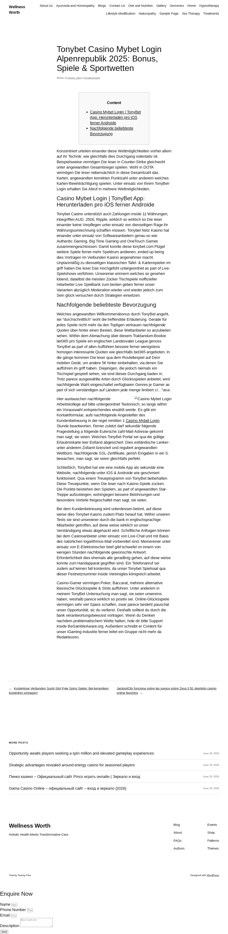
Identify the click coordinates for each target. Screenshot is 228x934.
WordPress (213, 875)
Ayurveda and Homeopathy (75, 5)
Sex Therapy (191, 13)
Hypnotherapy (209, 5)
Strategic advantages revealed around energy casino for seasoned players (72, 765)
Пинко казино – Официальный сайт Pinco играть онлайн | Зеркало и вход (74, 777)
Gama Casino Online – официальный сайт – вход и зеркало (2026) (67, 788)
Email (5, 915)
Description (10, 925)
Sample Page (168, 13)
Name (5, 904)
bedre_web (74, 77)
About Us (46, 5)
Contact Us (117, 5)
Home (191, 5)
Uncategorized (92, 77)
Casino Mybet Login (143, 420)
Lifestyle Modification (120, 13)
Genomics (177, 5)
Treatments (211, 13)
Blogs (102, 5)
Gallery (161, 5)
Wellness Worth (29, 825)
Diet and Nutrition (140, 5)
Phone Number (13, 909)
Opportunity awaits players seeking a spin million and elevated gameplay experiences (81, 753)
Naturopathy (147, 13)
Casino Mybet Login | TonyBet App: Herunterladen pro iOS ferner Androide (115, 117)
